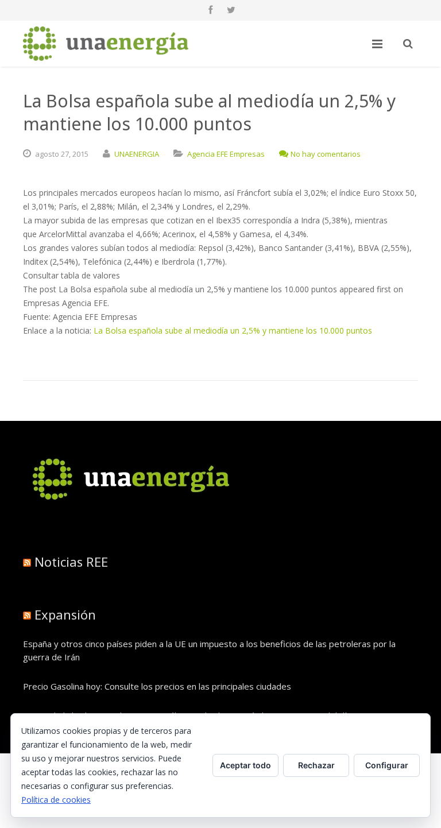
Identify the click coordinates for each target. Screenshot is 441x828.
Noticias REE (71, 561)
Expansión (65, 614)
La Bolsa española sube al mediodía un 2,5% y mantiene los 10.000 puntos (233, 330)
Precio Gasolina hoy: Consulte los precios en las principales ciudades (157, 686)
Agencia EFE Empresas (226, 154)
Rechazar (316, 765)
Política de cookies (56, 799)
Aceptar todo (245, 765)
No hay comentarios (326, 154)
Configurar (386, 765)
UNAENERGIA (136, 154)
